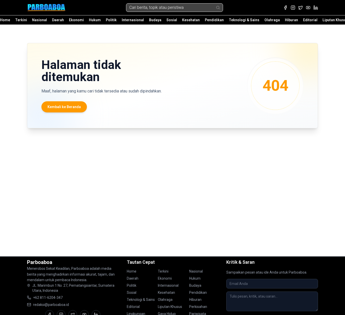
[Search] (218, 8)
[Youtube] (308, 7)
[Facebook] (285, 7)
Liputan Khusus (170, 307)
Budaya (155, 20)
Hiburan (291, 20)
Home (5, 20)
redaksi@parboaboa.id (51, 305)
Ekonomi (76, 20)
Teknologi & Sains (244, 20)
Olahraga (272, 20)
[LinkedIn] (315, 7)
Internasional (133, 20)
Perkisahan (198, 307)
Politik (111, 20)
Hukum (95, 20)
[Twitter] (300, 7)
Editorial (310, 20)
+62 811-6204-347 (48, 298)
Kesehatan (191, 20)
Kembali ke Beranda (64, 107)
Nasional (39, 20)
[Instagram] (293, 7)
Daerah (58, 20)
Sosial (171, 20)
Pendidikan (214, 20)
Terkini (21, 20)
